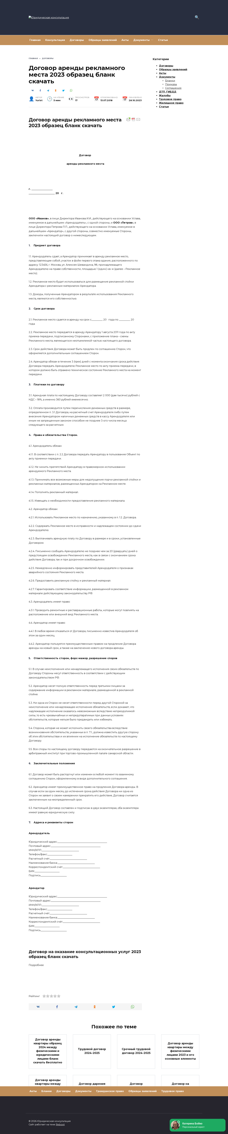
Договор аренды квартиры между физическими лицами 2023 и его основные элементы (180, 1051)
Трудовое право (170, 99)
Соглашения (173, 88)
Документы (141, 40)
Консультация (55, 40)
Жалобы (165, 95)
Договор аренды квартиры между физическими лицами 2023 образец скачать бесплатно (48, 1089)
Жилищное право (171, 102)
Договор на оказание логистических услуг (180, 1089)
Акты (125, 40)
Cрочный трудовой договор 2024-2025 (136, 1051)
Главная (35, 40)
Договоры (77, 40)
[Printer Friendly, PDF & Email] (133, 119)
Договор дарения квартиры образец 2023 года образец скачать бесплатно (91, 1089)
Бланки (170, 80)
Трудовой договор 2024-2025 (92, 1051)
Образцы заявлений (103, 40)
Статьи (163, 40)
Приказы (171, 84)
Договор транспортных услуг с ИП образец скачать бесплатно (136, 1089)
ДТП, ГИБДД (167, 91)
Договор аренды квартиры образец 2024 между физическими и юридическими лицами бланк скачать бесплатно (47, 1051)
